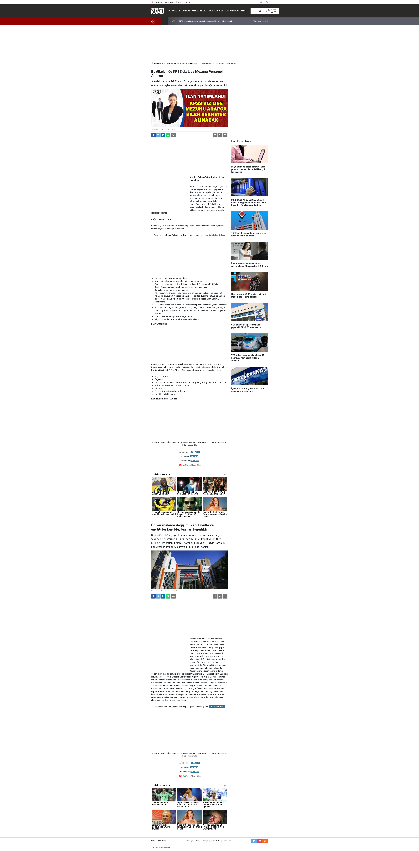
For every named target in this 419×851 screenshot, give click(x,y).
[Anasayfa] (152, 2)
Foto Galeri (174, 11)
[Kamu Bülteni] (157, 11)
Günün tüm (260, 21)
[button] (215, 135)
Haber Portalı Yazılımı (162, 848)
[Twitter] (158, 135)
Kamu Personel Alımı (235, 11)
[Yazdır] (173, 135)
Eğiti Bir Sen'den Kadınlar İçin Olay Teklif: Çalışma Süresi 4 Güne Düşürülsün (207, 21)
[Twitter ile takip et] (254, 841)
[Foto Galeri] (266, 2)
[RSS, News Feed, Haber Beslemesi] (265, 841)
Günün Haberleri (170, 2)
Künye (198, 841)
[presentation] (159, 21)
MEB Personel (216, 11)
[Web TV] (261, 2)
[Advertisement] (209, 43)
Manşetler (159, 2)
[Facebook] (153, 135)
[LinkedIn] (163, 135)
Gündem (186, 11)
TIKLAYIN (195, 452)
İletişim (205, 841)
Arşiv (179, 2)
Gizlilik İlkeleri (215, 841)
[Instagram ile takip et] (259, 841)
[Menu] (254, 11)
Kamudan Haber (199, 11)
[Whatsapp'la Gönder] (168, 135)
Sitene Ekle (187, 2)
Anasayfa (190, 841)
